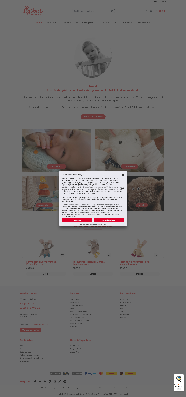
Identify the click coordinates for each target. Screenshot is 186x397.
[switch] (179, 389)
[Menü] (182, 375)
